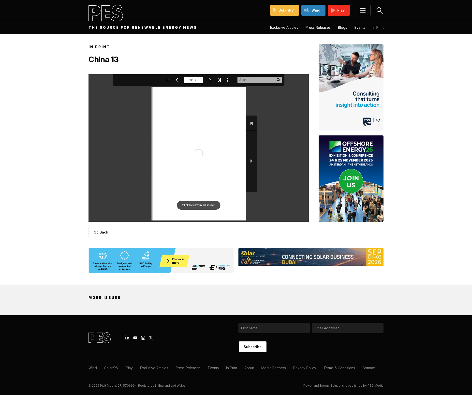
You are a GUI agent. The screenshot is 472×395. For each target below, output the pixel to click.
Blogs (342, 27)
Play (341, 10)
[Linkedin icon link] (127, 338)
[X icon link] (151, 338)
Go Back (101, 232)
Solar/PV (286, 10)
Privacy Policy (304, 368)
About (249, 368)
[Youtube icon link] (135, 337)
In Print (378, 27)
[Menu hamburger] (363, 10)
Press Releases (318, 27)
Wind (315, 10)
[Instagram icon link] (143, 338)
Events (359, 27)
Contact (368, 368)
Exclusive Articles (284, 27)
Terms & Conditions (339, 368)
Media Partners (273, 368)
